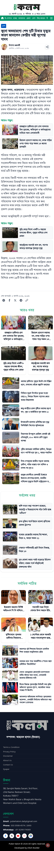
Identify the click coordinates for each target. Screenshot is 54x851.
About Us (7, 760)
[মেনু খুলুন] (51, 18)
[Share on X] (15, 300)
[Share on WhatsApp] (3, 300)
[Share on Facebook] (9, 300)
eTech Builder (33, 848)
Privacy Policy (9, 752)
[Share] (47, 47)
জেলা (29, 18)
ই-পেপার (8, 18)
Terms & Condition (11, 747)
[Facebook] (5, 835)
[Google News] (30, 835)
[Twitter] (11, 835)
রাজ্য (15, 18)
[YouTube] (18, 835)
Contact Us (8, 765)
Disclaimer (8, 756)
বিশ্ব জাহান (41, 18)
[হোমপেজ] (2, 18)
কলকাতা (21, 18)
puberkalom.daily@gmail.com (23, 821)
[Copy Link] (26, 300)
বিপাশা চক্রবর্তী (14, 45)
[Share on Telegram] (21, 300)
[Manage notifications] (48, 845)
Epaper (6, 769)
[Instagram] (24, 835)
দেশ (33, 18)
